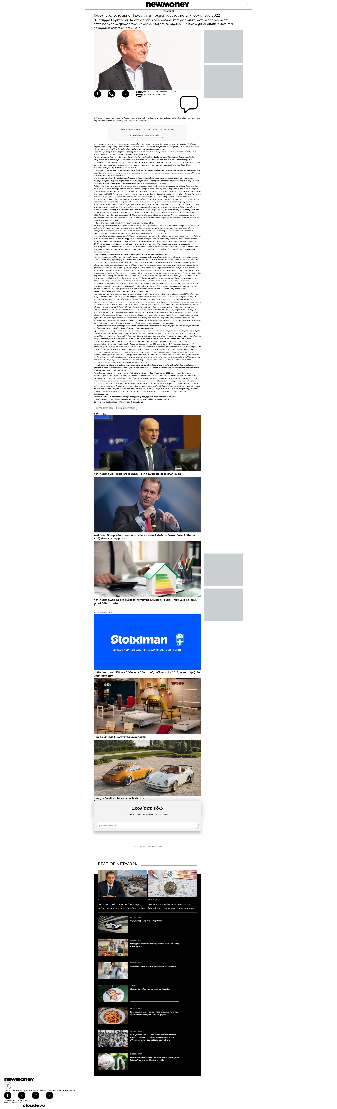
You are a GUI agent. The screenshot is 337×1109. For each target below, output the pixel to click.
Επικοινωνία (70, 1090)
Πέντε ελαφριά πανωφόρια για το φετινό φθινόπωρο (153, 966)
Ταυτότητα (60, 1090)
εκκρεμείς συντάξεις (126, 407)
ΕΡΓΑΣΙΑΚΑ (168, 11)
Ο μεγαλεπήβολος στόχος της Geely (146, 920)
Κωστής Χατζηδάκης (157, 146)
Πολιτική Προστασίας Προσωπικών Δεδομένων (35, 1090)
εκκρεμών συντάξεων (186, 144)
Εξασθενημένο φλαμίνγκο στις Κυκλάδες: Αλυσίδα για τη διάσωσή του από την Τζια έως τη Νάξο (154, 1058)
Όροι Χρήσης (9, 1090)
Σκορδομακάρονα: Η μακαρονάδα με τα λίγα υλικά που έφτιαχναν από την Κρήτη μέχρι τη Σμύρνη (154, 1013)
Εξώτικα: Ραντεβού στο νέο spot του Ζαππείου (150, 989)
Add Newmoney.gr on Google (146, 135)
